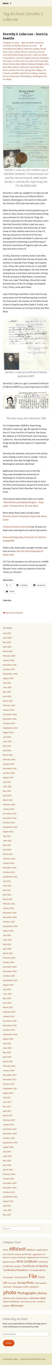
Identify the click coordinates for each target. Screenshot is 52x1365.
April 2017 (7, 1111)
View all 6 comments (14, 612)
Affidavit (17, 1249)
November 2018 (9, 1025)
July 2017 (7, 1097)
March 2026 (8, 651)
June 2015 (7, 1210)
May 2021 (7, 890)
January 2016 (8, 1178)
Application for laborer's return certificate (24, 1256)
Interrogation (41, 1283)
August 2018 (8, 1039)
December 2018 (9, 1021)
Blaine (20, 48)
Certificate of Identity (35, 1266)
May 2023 (7, 791)
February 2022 (9, 858)
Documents (8, 1277)
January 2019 (8, 1016)
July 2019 (7, 989)
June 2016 (7, 1156)
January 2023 (8, 809)
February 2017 (9, 1120)
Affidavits (31, 1249)
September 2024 (10, 728)
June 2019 (7, 993)
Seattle (15, 73)
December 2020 (9, 912)
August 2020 (8, 930)
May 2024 (7, 746)
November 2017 (9, 1079)
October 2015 (9, 1192)
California (28, 48)
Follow (9, 1343)
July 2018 (7, 1043)
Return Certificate (11, 1301)
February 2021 (9, 903)
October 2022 (9, 822)
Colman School (20, 51)
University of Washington (21, 76)
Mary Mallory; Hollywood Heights (30, 64)
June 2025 (7, 687)
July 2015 (7, 1205)
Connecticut (32, 51)
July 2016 (7, 1151)
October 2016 (9, 1138)
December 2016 (9, 1129)
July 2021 (7, 881)
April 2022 (7, 849)
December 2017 (9, 1075)
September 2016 (10, 1142)
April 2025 (7, 696)
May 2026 (7, 642)
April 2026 (7, 646)
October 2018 (9, 1030)
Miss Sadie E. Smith (16, 67)
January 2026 (8, 660)
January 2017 (8, 1124)
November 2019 (9, 971)
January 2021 (8, 908)
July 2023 (7, 782)
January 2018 (8, 1070)
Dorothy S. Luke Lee (32, 55)
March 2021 (8, 899)
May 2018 (7, 1052)
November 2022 (9, 818)
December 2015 (9, 1183)
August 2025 (8, 678)
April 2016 (7, 1165)
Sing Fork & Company (29, 73)
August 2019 (8, 984)
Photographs (26, 1293)
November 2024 (9, 719)
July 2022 (7, 836)
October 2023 (9, 773)
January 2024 (8, 764)
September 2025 (10, 673)
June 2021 (7, 885)
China (10, 51)
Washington (38, 76)
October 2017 (9, 1084)
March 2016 (8, 1169)
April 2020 (7, 948)
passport (34, 1286)
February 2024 (9, 759)
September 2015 (10, 1196)
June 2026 (7, 637)
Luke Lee (25, 61)
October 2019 (9, 975)
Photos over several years (15, 1298)
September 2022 (10, 827)
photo (9, 1292)
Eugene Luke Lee (32, 58)
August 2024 (8, 732)
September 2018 (10, 1034)
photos (42, 1293)
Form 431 (12, 1283)
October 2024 (9, 723)
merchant (33, 45)
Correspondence (37, 1270)
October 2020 (9, 921)
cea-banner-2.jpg (10, 1359)
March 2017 (8, 1115)
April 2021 (7, 894)
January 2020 (8, 962)
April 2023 (7, 795)
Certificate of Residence (15, 1270)
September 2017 (10, 1088)
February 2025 (9, 705)
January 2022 (8, 863)
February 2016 (9, 1174)
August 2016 (8, 1147)
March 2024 (8, 755)
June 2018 (7, 1048)
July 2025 (7, 682)
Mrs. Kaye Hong (32, 67)
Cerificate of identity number (15, 45)
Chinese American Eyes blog (16, 526)
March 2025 (8, 701)
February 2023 (9, 804)
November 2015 (9, 1187)
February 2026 (9, 655)
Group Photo (25, 1283)
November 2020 (9, 917)
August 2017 (8, 1093)
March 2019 (8, 1007)
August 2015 (8, 1201)
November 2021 (9, 867)
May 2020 (7, 944)
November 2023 (9, 768)
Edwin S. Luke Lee (16, 58)
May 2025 (7, 691)
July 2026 (7, 633)
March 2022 (8, 854)
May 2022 (7, 845)
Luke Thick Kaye (36, 61)
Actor (26, 42)
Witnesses (17, 1305)
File (33, 1276)
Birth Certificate (36, 42)
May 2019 (7, 998)
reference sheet (37, 1298)
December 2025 (9, 664)
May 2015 (7, 1214)
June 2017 (7, 1102)
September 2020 (10, 926)
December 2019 (9, 966)
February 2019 (9, 1012)
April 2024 (7, 750)
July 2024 (7, 737)
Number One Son (16, 70)
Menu (6, 3)
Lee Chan (16, 61)
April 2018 (7, 1057)
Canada (36, 48)
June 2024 (7, 741)
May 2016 (7, 1160)
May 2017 (7, 1106)
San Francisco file (28, 1301)
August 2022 (8, 831)
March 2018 (8, 1061)
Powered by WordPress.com (32, 1359)
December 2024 (9, 714)
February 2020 (9, 957)
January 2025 (8, 710)
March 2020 (8, 953)
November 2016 (9, 1133)
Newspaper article (20, 1286)
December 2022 (9, 813)
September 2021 (10, 876)
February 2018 (9, 1066)
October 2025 (9, 669)
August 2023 (8, 777)
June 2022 (7, 840)
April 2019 (7, 1003)
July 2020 (7, 935)
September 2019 (10, 980)
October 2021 (9, 872)
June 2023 (7, 786)
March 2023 (8, 800)
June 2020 (7, 939)
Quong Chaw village (33, 70)
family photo (21, 1277)
